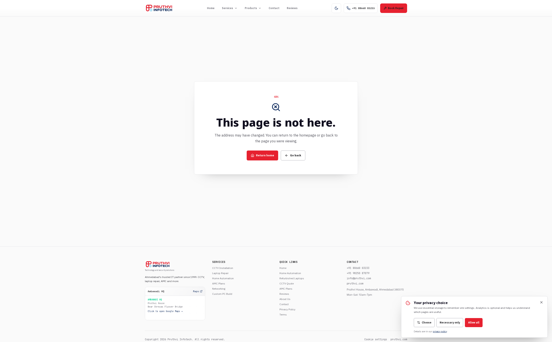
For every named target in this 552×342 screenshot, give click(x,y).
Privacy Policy (287, 309)
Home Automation (223, 278)
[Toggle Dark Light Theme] (336, 8)
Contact (274, 8)
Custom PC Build (222, 293)
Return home (265, 155)
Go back (295, 155)
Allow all (473, 322)
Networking (218, 288)
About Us (284, 299)
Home (211, 8)
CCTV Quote (286, 283)
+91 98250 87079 (358, 273)
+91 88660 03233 (358, 268)
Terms (283, 314)
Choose (426, 322)
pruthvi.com (355, 283)
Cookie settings (375, 339)
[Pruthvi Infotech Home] (159, 8)
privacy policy (440, 331)
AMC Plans (218, 283)
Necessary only (450, 322)
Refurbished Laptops (291, 278)
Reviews (292, 8)
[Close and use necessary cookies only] (541, 302)
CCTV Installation (222, 268)
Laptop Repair (220, 273)
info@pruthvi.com (359, 278)
